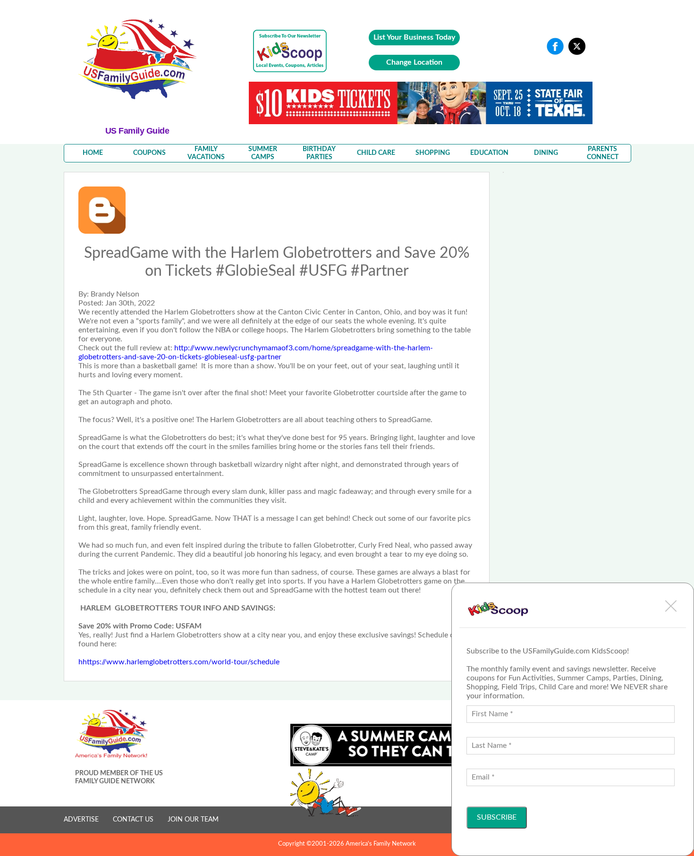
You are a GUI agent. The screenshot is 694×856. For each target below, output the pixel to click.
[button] (670, 605)
